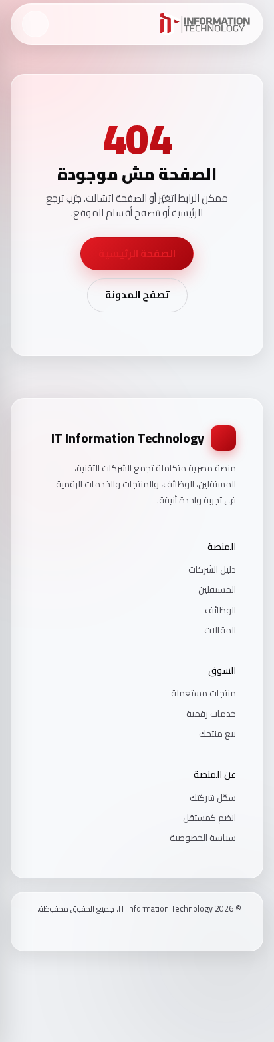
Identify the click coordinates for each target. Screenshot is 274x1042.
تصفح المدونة (137, 294)
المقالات (220, 630)
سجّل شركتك (213, 797)
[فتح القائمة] (35, 24)
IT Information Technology (127, 438)
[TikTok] (202, 931)
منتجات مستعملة (203, 693)
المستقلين (217, 589)
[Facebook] (236, 931)
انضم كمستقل (209, 817)
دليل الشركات (212, 569)
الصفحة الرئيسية (137, 253)
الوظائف (220, 610)
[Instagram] (219, 931)
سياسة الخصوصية (203, 837)
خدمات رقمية (211, 713)
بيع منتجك (217, 733)
